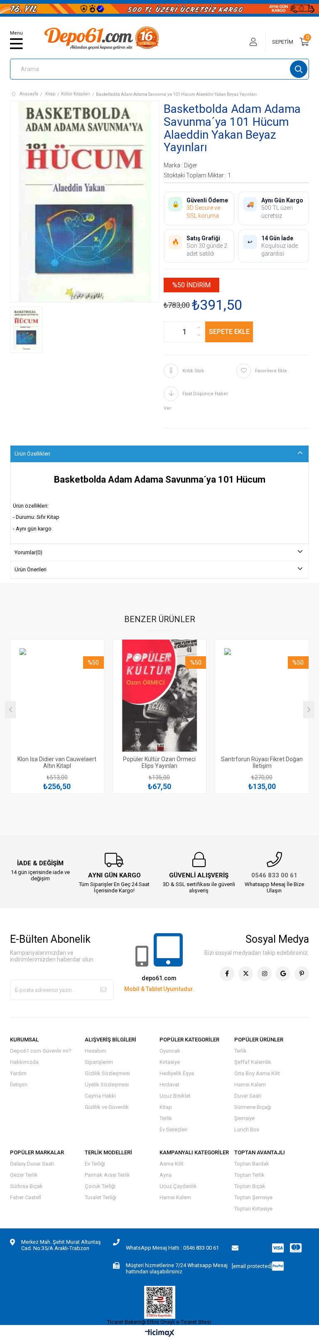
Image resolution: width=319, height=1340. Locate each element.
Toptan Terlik (249, 1175)
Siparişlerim (99, 1062)
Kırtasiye (170, 1062)
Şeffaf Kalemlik (252, 1062)
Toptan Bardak (251, 1164)
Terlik (166, 1118)
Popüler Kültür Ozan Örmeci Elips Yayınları (159, 762)
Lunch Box (246, 1129)
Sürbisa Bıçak (26, 1186)
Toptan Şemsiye (253, 1197)
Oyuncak (170, 1051)
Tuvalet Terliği (100, 1197)
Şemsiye (244, 1118)
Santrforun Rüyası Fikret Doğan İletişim (262, 762)
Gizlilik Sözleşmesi (107, 1073)
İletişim (18, 1084)
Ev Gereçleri (173, 1129)
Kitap (166, 1107)
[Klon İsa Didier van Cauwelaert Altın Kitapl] (57, 700)
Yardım (18, 1073)
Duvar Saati (247, 1096)
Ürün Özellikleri (32, 454)
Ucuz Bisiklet (175, 1096)
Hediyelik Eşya (177, 1073)
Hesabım (95, 1051)
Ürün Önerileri (31, 569)
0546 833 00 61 (274, 875)
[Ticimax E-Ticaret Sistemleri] (159, 1333)
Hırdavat (169, 1084)
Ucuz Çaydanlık (178, 1186)
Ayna (166, 1175)
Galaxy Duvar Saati (32, 1164)
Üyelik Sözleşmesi (107, 1084)
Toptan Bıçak (249, 1186)
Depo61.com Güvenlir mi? (40, 1051)
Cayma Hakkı (100, 1096)
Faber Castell (25, 1197)
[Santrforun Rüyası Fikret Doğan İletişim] (261, 700)
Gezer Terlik (24, 1175)
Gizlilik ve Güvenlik (107, 1107)
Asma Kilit (172, 1164)
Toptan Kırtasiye (253, 1209)
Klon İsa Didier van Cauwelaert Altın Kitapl (56, 762)
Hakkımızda (24, 1062)
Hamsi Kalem (250, 1084)
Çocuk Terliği (100, 1186)
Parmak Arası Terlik (107, 1175)
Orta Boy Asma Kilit (257, 1073)
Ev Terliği (95, 1164)
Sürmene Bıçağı (252, 1107)
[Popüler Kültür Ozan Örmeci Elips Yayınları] (159, 700)
